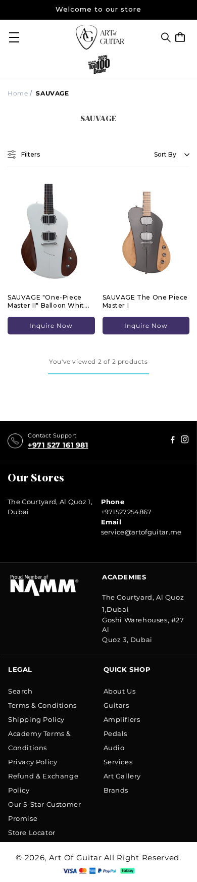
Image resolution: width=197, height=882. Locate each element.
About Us (120, 691)
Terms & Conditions (42, 705)
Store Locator (32, 832)
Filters (30, 154)
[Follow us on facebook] (185, 441)
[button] (166, 37)
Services (118, 762)
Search (20, 691)
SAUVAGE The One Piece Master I (145, 301)
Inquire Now (51, 325)
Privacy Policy (32, 762)
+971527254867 (126, 512)
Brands (116, 790)
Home (18, 93)
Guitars (116, 705)
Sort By (165, 154)
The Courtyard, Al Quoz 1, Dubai (50, 507)
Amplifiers (122, 719)
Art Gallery (122, 776)
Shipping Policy (36, 719)
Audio (114, 748)
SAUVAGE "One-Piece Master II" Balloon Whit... (49, 301)
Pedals (116, 733)
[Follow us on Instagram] (173, 441)
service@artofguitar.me (141, 532)
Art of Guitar (75, 857)
